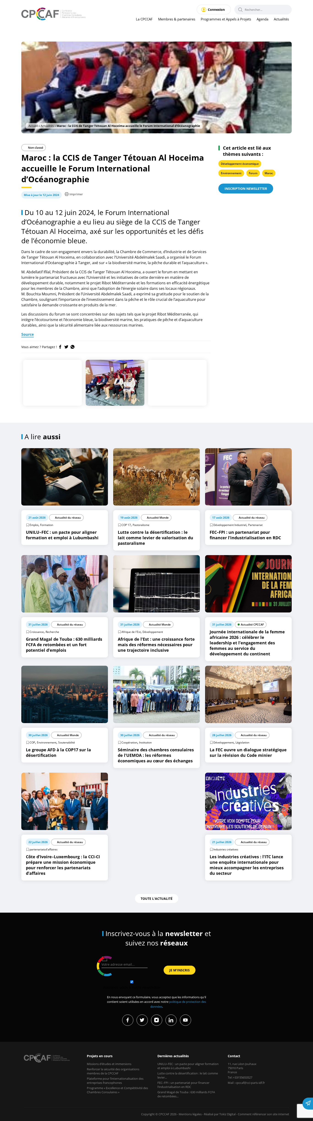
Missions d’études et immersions (109, 1064)
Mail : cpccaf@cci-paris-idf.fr (246, 1083)
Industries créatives (225, 849)
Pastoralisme (141, 525)
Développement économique (240, 164)
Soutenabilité (66, 742)
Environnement (231, 173)
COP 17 (126, 525)
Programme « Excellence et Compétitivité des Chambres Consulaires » (117, 1090)
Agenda (262, 19)
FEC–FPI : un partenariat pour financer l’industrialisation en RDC (183, 1085)
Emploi (34, 525)
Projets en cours (100, 1056)
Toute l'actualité (157, 898)
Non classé (35, 147)
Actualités (281, 19)
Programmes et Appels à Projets (226, 19)
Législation (242, 742)
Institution (145, 742)
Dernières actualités (173, 1056)
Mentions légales (190, 1114)
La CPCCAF (144, 19)
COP (32, 742)
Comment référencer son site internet (263, 1114)
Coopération (129, 742)
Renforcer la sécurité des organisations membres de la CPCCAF (113, 1071)
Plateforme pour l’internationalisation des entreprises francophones (115, 1080)
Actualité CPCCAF (252, 624)
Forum (253, 173)
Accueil (33, 126)
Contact (234, 1056)
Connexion (216, 9)
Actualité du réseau (68, 518)
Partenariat (255, 525)
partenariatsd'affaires (44, 849)
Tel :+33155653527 (240, 1077)
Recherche (52, 632)
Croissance (37, 632)
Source (27, 334)
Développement (153, 632)
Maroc (269, 173)
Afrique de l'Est (131, 632)
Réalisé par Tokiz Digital (220, 1114)
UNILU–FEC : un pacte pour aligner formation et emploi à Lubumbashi (188, 1066)
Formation (46, 525)
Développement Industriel (229, 525)
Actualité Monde (158, 518)
